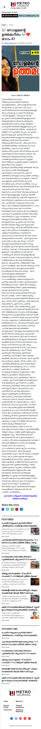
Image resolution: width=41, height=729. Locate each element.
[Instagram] (20, 718)
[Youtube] (25, 718)
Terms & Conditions (20, 706)
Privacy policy (6, 706)
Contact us (8, 710)
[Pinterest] (29, 718)
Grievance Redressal (19, 710)
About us (19, 701)
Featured (7, 519)
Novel (11, 25)
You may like (9, 629)
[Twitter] (16, 718)
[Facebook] (11, 718)
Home (4, 25)
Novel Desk (8, 43)
